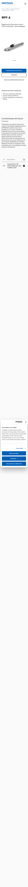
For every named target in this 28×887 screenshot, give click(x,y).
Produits (7, 8)
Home (3, 8)
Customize (13, 458)
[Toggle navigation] (25, 4)
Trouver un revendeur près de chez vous (14, 79)
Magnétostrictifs (6, 10)
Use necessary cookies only (14, 463)
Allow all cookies (14, 453)
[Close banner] (25, 421)
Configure (14, 75)
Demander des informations (14, 70)
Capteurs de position (15, 8)
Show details (19, 448)
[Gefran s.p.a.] (7, 4)
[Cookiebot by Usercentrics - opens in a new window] (16, 422)
